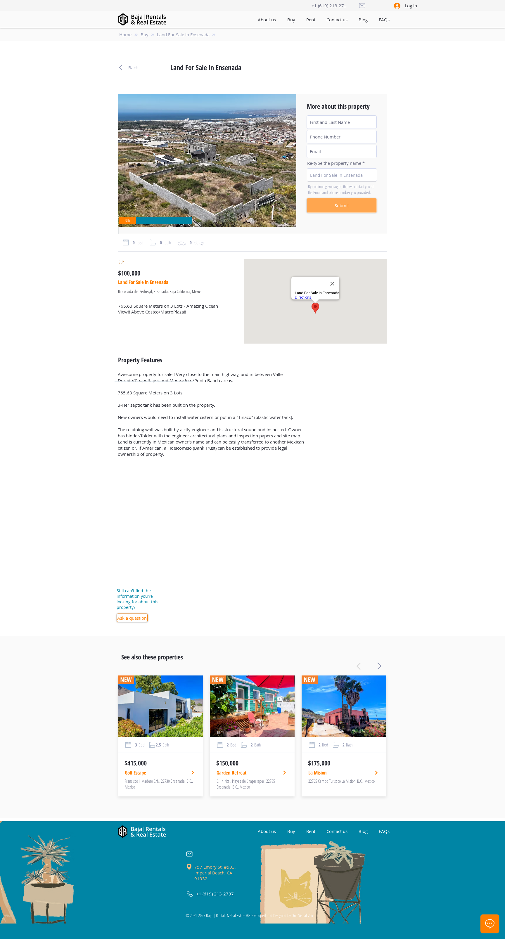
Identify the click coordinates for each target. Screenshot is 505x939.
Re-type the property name (334, 163)
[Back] (378, 666)
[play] (282, 221)
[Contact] (362, 5)
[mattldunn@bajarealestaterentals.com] (194, 854)
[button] (337, 19)
